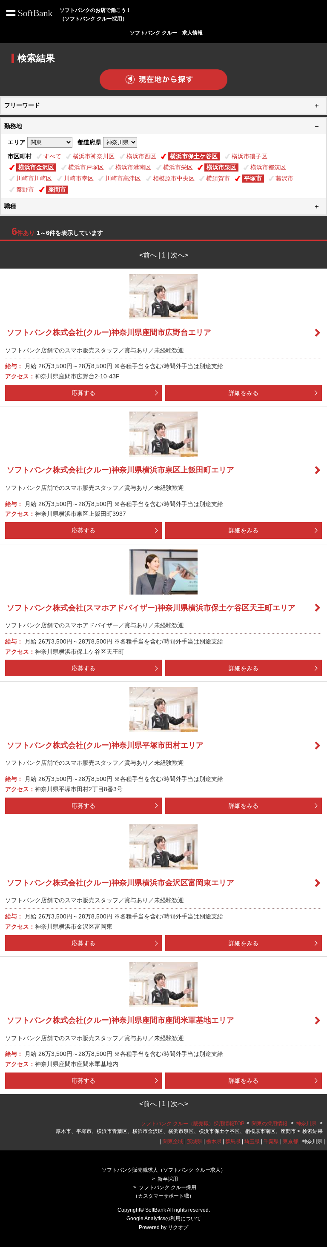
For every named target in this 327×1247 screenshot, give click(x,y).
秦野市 (25, 189)
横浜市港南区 (133, 167)
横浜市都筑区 (268, 167)
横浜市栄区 (178, 167)
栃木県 (213, 1141)
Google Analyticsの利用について (163, 1218)
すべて (52, 156)
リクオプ (178, 1227)
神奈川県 (306, 1124)
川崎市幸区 (79, 178)
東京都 (290, 1141)
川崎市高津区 (123, 178)
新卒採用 (168, 1179)
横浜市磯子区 (249, 156)
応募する (83, 392)
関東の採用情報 (270, 1124)
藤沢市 (284, 178)
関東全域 (173, 1141)
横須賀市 (218, 178)
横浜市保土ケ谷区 (194, 156)
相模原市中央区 (174, 178)
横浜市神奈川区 (94, 156)
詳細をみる (243, 392)
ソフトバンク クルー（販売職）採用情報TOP (192, 1124)
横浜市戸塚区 (86, 167)
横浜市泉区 (221, 167)
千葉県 (271, 1141)
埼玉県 (252, 1141)
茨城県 (194, 1141)
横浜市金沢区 (36, 167)
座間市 (57, 189)
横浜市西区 (141, 156)
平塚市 (253, 178)
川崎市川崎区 (34, 178)
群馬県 (233, 1141)
